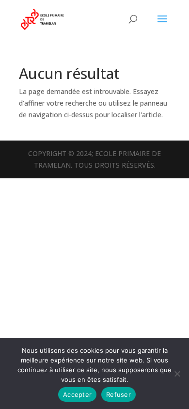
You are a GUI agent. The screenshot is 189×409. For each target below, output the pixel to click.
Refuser (118, 394)
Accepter (77, 394)
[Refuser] (177, 373)
